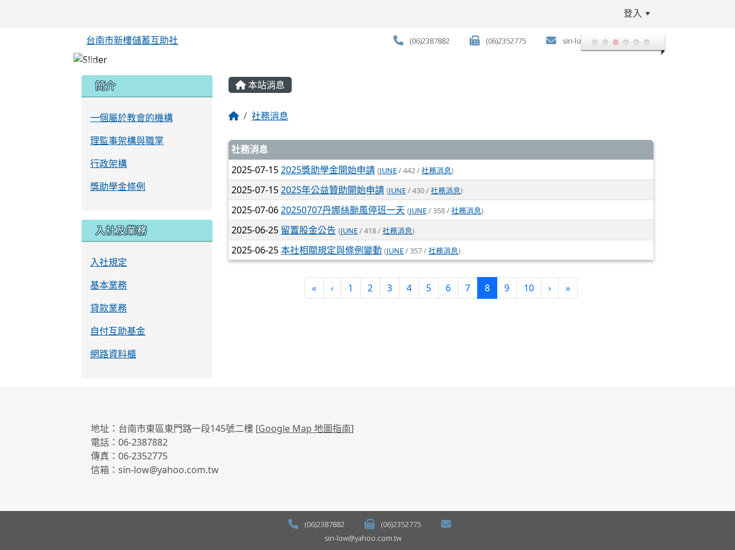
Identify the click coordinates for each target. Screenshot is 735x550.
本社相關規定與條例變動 (331, 250)
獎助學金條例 (117, 186)
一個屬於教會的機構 (131, 117)
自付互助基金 (117, 331)
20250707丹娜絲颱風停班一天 (343, 210)
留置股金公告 (308, 230)
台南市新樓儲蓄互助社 (132, 40)
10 (529, 288)
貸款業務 (108, 308)
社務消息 (270, 116)
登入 (633, 13)
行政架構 (108, 163)
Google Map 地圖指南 (304, 428)
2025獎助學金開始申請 (328, 169)
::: (83, 13)
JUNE (388, 170)
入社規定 (108, 262)
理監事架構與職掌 (127, 140)
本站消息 (265, 85)
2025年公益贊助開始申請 (332, 190)
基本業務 (108, 285)
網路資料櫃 (113, 354)
